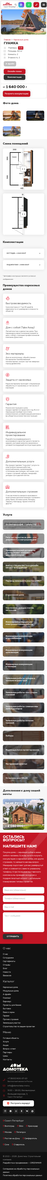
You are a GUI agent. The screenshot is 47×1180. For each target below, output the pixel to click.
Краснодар (33, 1126)
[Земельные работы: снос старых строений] (23, 694)
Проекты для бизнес (12, 1005)
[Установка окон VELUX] (23, 778)
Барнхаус (7, 1001)
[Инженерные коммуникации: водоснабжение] (23, 637)
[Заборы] (23, 736)
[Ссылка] (23, 814)
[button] (16, 5)
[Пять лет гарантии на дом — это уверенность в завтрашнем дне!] (23, 539)
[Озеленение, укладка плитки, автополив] (23, 609)
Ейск (21, 1126)
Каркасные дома (10, 987)
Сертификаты (9, 961)
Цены (5, 1056)
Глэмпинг (7, 998)
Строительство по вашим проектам (19, 1026)
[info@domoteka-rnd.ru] (5, 1086)
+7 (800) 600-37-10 (17, 1078)
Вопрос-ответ (9, 1049)
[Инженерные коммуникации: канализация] (23, 651)
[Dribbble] (32, 1111)
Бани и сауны (9, 1012)
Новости (7, 972)
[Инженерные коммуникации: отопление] (23, 665)
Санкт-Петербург (14, 1121)
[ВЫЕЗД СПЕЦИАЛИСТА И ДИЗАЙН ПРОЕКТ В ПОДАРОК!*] (23, 567)
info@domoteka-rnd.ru (19, 1086)
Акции (5, 1045)
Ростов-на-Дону (12, 1138)
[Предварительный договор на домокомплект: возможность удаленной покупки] (23, 553)
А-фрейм (10, 64)
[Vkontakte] (27, 1111)
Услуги (6, 1042)
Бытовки (7, 1009)
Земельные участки (11, 1023)
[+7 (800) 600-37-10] (5, 1080)
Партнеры (7, 1052)
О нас (5, 954)
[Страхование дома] (23, 595)
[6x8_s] (12, 116)
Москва (8, 1132)
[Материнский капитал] (23, 764)
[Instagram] (5, 1111)
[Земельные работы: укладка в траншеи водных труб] (23, 679)
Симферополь (31, 1138)
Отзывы (6, 965)
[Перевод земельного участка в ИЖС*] (23, 581)
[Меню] (44, 4)
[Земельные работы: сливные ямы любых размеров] (23, 708)
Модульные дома (11, 991)
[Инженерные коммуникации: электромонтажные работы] (23, 623)
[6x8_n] (35, 116)
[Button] (21, 4)
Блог (5, 968)
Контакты (7, 1060)
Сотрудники (8, 958)
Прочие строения (10, 1019)
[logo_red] (7, 4)
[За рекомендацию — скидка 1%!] (23, 525)
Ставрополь (19, 1145)
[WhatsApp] (16, 1111)
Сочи (7, 1145)
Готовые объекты (11, 1038)
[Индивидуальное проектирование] (23, 750)
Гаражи (6, 1016)
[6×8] (12, 131)
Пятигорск (21, 1132)
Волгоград (9, 1126)
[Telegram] (10, 1111)
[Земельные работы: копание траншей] (23, 722)
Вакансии (7, 976)
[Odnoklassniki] (21, 1111)
